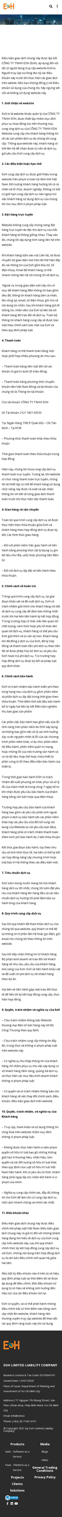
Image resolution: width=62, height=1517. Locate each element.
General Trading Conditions (44, 1469)
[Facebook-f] (7, 1503)
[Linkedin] (11, 1503)
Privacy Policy (44, 1477)
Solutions (17, 1490)
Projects (17, 1477)
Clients (17, 1484)
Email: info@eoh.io (14, 1415)
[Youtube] (16, 1503)
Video (45, 1460)
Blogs (45, 1451)
